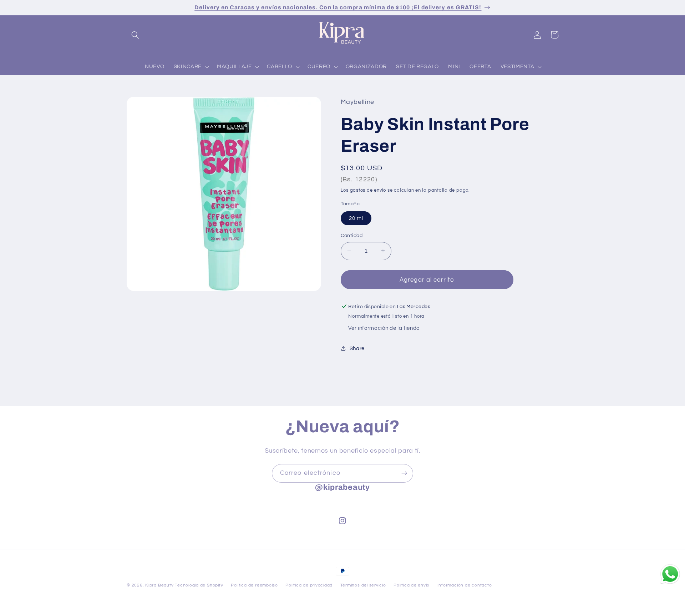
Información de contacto (464, 585)
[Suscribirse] (404, 473)
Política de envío (412, 585)
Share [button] (357, 348)
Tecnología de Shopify (199, 585)
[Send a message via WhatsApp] (670, 574)
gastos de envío (368, 190)
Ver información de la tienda (384, 328)
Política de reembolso (254, 585)
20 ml (356, 218)
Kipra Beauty (159, 585)
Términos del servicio (363, 585)
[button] (135, 34)
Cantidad (352, 235)
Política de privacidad (309, 585)
